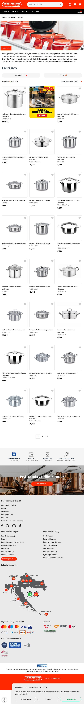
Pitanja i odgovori (7, 555)
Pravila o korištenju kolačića (53, 558)
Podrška (35, 12)
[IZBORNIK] (79, 11)
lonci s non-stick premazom (65, 62)
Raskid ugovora (7, 559)
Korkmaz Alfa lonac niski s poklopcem (14, 200)
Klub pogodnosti (7, 515)
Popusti (5, 12)
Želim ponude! (40, 484)
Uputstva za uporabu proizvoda (12, 542)
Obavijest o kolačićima (71, 692)
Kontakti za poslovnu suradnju (12, 521)
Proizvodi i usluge (49, 539)
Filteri (61, 75)
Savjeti (25, 12)
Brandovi (4, 518)
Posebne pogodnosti (8, 545)
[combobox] (72, 81)
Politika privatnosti (50, 552)
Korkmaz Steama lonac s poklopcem (13, 330)
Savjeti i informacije (8, 536)
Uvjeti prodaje (48, 536)
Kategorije (20, 75)
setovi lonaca (52, 59)
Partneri (4, 508)
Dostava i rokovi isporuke (52, 542)
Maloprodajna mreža (8, 505)
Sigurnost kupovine (50, 545)
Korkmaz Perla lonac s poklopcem (12, 416)
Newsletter (5, 548)
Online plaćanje (48, 548)
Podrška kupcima (7, 552)
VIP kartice (5, 511)
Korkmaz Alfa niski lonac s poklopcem (14, 157)
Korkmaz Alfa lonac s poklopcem (39, 200)
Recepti (15, 12)
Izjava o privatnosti (50, 555)
